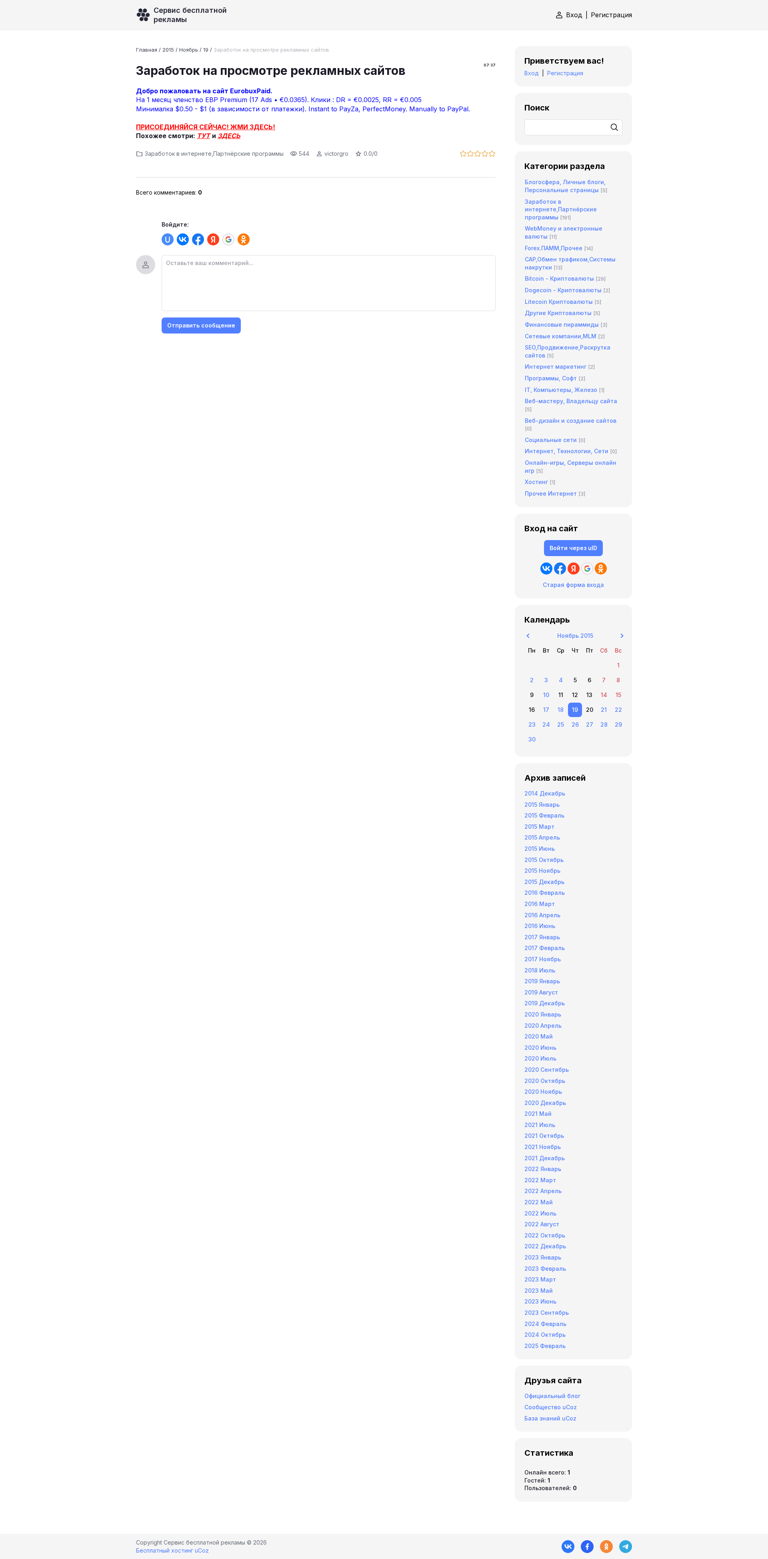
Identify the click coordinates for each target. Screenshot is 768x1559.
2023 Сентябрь (546, 1312)
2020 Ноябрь (543, 1091)
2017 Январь (542, 937)
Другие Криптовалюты (558, 312)
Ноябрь (188, 49)
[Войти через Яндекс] (213, 239)
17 (546, 709)
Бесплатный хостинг (164, 1550)
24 (546, 724)
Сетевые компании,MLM (560, 336)
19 (205, 49)
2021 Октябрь (544, 1135)
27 (589, 724)
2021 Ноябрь (542, 1146)
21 (604, 709)
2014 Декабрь (544, 793)
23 (532, 724)
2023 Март (540, 1279)
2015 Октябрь (544, 859)
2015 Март (539, 826)
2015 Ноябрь (542, 870)
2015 (168, 49)
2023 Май (538, 1290)
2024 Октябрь (545, 1334)
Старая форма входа (573, 584)
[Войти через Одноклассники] (244, 239)
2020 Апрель (543, 1025)
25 (560, 724)
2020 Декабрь (545, 1102)
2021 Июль (539, 1124)
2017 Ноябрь (542, 959)
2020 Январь (542, 1014)
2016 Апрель (542, 915)
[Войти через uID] (168, 239)
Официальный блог (552, 1395)
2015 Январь (542, 804)
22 (618, 709)
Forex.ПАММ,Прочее (553, 248)
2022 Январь (542, 1168)
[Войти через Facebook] (198, 239)
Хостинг (536, 481)
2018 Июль (539, 970)
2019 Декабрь (544, 1003)
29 (618, 724)
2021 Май (538, 1113)
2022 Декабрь (545, 1246)
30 (532, 739)
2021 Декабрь (544, 1158)
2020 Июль (540, 1058)
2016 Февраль (544, 892)
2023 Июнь (540, 1301)
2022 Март (540, 1180)
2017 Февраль (544, 947)
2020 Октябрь (544, 1080)
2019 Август (541, 992)
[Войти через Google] (228, 239)
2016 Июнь (539, 925)
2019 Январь (542, 981)
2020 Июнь (540, 1047)
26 (575, 724)
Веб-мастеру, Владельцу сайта (571, 401)
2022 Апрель (543, 1190)
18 (561, 709)
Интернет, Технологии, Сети (566, 451)
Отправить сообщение (201, 325)
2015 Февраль (544, 815)
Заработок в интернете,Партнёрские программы (214, 153)
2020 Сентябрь (546, 1069)
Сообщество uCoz (550, 1407)
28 (604, 724)
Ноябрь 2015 (575, 635)
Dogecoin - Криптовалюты (563, 290)
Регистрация (611, 15)
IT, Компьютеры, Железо (561, 389)
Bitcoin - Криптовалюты (559, 278)
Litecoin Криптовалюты (559, 301)
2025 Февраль (545, 1345)
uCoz (202, 1550)
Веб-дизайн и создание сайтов (570, 420)
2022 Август (541, 1224)
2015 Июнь (539, 848)
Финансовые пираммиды (562, 324)
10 (546, 694)
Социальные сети (551, 439)
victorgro (336, 153)
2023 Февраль (545, 1268)
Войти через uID (573, 547)
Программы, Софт (551, 378)
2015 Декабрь (544, 881)
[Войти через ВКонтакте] (183, 239)
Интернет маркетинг (555, 366)
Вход (574, 15)
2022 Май (538, 1202)
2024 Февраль (545, 1323)
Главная (146, 49)
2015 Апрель (542, 837)
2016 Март (539, 903)
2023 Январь (542, 1257)
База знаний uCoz (550, 1418)
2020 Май (538, 1036)
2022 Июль (540, 1213)
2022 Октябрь (544, 1235)
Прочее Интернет (551, 493)
